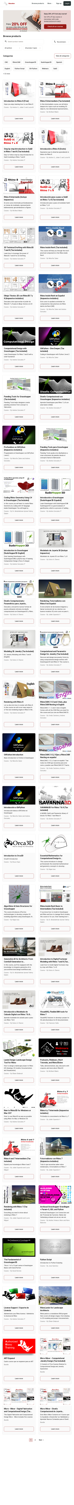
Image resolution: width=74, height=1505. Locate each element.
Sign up (58, 3)
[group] (37, 65)
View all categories (62, 56)
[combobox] (12, 48)
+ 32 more (6, 74)
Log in (67, 3)
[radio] (6, 62)
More (49, 3)
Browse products (38, 3)
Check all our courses (55, 26)
